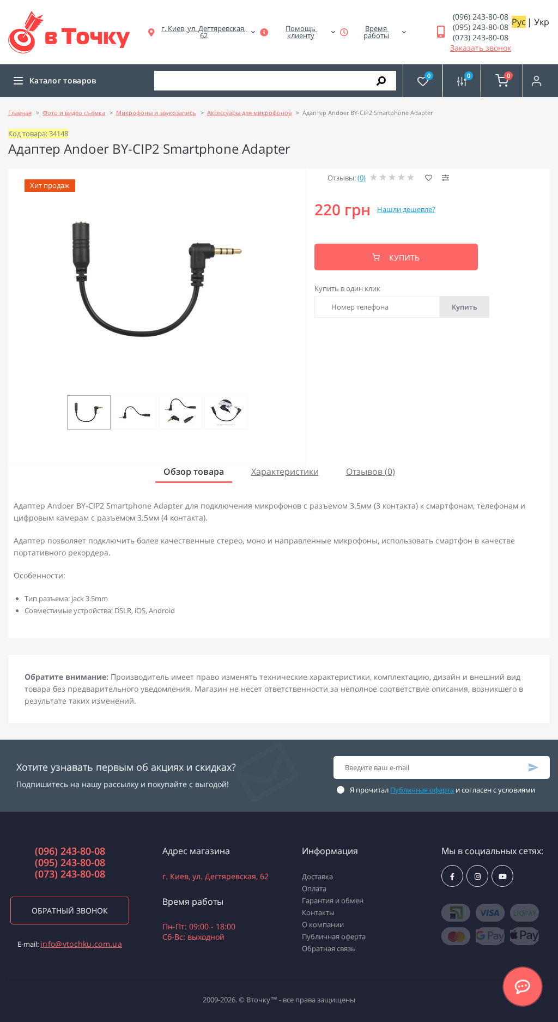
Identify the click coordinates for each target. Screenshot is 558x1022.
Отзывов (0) (370, 471)
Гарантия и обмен (332, 900)
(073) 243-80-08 (480, 37)
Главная (20, 112)
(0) (361, 178)
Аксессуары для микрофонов (249, 112)
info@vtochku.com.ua (81, 944)
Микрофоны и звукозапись (156, 112)
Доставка (317, 876)
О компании (323, 924)
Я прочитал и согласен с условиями (442, 789)
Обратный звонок (70, 910)
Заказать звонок (480, 48)
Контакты (318, 912)
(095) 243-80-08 (480, 27)
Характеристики (285, 471)
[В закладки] (428, 178)
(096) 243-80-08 (480, 16)
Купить (464, 307)
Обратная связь (328, 948)
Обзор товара (193, 471)
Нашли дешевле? (406, 209)
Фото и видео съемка (74, 112)
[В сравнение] (445, 178)
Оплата (314, 888)
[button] (203, 32)
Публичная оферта (422, 790)
